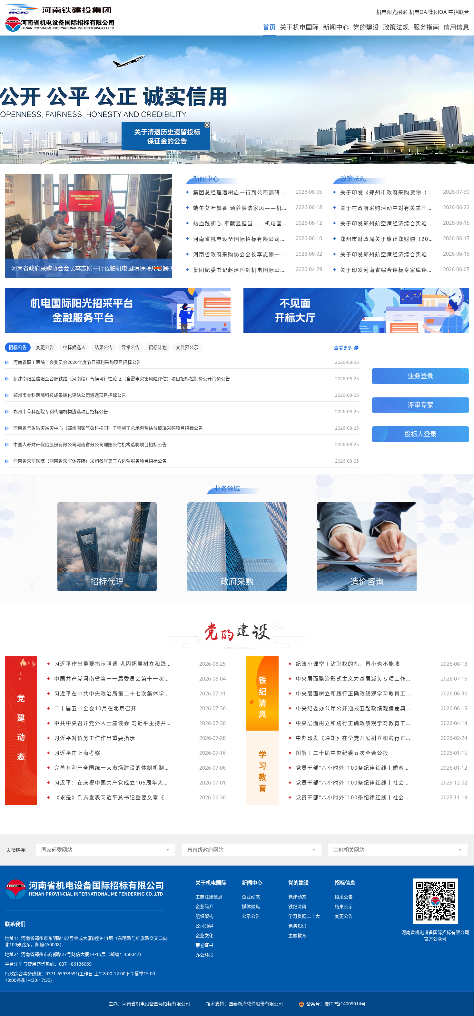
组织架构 (204, 916)
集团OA (438, 11)
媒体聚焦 (251, 906)
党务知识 (297, 926)
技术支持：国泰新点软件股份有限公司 (244, 1004)
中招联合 (459, 11)
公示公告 (251, 916)
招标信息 (345, 882)
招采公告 (344, 897)
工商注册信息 (208, 897)
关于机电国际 (299, 27)
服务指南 (426, 27)
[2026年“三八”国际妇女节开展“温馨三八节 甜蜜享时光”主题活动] (88, 177)
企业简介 (204, 906)
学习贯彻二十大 (304, 916)
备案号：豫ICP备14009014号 (336, 1004)
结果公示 (344, 906)
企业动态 (251, 897)
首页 (269, 27)
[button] (137, 268)
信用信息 (456, 27)
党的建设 (366, 27)
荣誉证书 (204, 945)
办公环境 (204, 955)
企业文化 (204, 935)
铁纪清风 (297, 906)
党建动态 (297, 897)
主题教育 (297, 935)
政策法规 (396, 27)
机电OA (418, 11)
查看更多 (343, 347)
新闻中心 (336, 27)
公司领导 (204, 926)
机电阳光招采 (391, 11)
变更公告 (344, 916)
